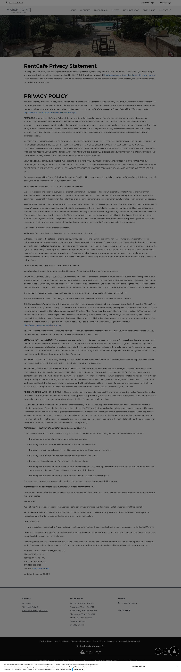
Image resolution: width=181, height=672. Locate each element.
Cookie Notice (78, 669)
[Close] (177, 666)
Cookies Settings (138, 666)
